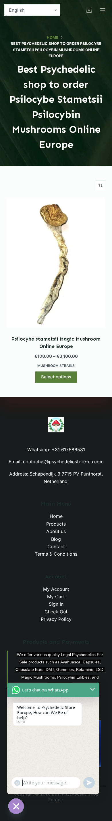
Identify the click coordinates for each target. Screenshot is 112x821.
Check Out (56, 612)
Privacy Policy (56, 619)
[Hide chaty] (16, 806)
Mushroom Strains (56, 365)
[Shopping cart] (89, 10)
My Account (56, 589)
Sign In (56, 604)
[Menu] (102, 10)
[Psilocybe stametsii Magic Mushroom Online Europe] (56, 262)
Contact (56, 546)
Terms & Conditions (56, 554)
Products (56, 524)
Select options (56, 376)
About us (56, 531)
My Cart (56, 596)
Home (56, 516)
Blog (56, 539)
